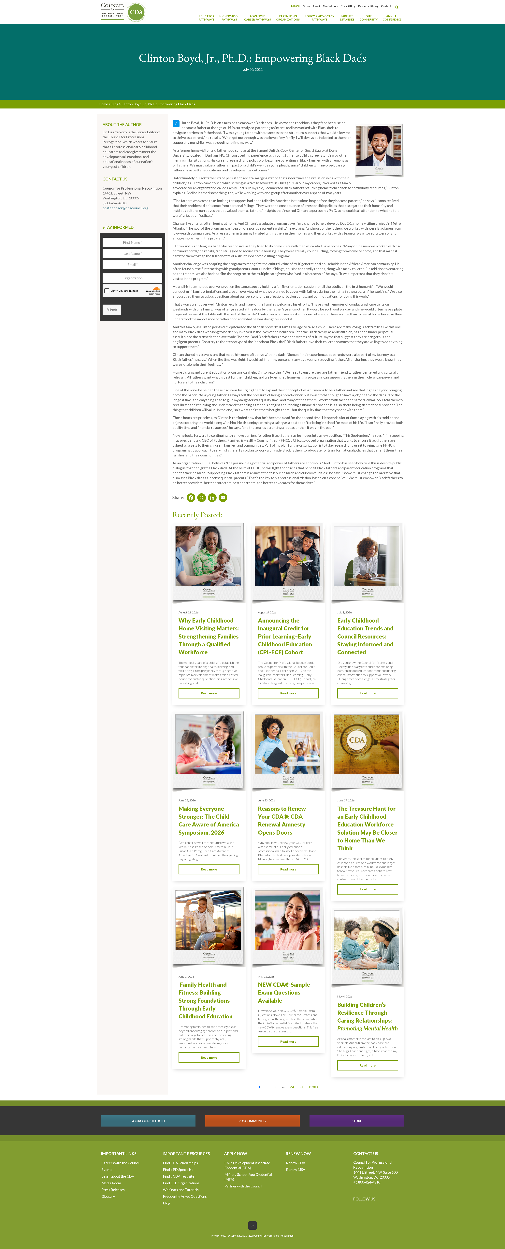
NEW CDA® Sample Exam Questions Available (284, 992)
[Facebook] (189, 496)
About (316, 6)
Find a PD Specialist (178, 1169)
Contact (386, 6)
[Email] (221, 496)
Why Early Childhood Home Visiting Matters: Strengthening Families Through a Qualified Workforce (209, 636)
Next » (313, 1086)
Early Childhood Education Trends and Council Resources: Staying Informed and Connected (365, 636)
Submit (112, 310)
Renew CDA (295, 1163)
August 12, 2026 (188, 612)
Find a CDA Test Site (178, 1176)
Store (306, 6)
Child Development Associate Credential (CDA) (247, 1165)
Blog (114, 104)
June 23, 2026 (187, 800)
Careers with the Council (120, 1163)
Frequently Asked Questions (185, 1196)
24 (301, 1086)
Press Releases (113, 1189)
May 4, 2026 (344, 996)
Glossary (108, 1196)
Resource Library (368, 6)
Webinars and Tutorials (181, 1189)
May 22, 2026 (266, 976)
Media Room (330, 6)
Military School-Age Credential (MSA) (248, 1177)
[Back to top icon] (252, 1225)
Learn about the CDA (117, 1176)
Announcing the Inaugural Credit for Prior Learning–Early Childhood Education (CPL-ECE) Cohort (285, 636)
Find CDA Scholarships (180, 1163)
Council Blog (348, 6)
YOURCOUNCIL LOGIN (148, 1121)
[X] (200, 496)
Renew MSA (295, 1169)
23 (292, 1086)
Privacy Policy (218, 1235)
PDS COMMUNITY (252, 1121)
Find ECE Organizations (181, 1183)
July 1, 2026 (344, 612)
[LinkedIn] (211, 496)
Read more (209, 693)
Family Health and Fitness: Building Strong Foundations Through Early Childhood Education (206, 1000)
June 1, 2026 (186, 976)
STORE (357, 1121)
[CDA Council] (123, 12)
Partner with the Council (243, 1186)
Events (106, 1169)
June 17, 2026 (345, 800)
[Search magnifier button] (397, 7)
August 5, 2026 (267, 612)
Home (103, 104)
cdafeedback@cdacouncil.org (125, 208)
